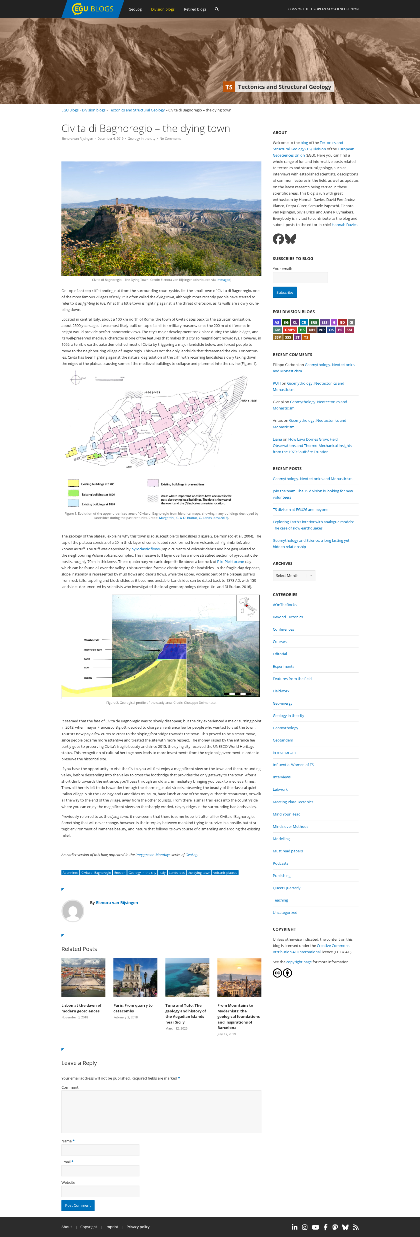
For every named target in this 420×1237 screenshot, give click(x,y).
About (66, 1226)
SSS (288, 337)
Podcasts (280, 863)
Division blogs (163, 9)
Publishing (282, 875)
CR (303, 322)
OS (331, 329)
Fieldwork (281, 691)
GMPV (290, 329)
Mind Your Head (287, 814)
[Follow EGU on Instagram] (304, 1227)
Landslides (177, 872)
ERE (314, 322)
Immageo (223, 279)
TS (306, 337)
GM (278, 329)
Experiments (283, 666)
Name (66, 1141)
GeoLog (135, 9)
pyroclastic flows (145, 548)
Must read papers (288, 851)
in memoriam (284, 752)
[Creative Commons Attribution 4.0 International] (277, 976)
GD (342, 322)
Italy (162, 872)
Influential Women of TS (293, 764)
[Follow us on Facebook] (278, 239)
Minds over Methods (290, 826)
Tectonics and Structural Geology (137, 110)
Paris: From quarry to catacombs (133, 1008)
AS (277, 322)
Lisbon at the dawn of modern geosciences (81, 1008)
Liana (277, 439)
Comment (70, 1087)
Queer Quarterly (287, 887)
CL (295, 322)
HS (302, 329)
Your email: (282, 268)
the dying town (199, 872)
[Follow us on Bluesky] (290, 239)
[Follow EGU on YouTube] (315, 1227)
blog (304, 142)
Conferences (283, 629)
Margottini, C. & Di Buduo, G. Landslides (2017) (193, 517)
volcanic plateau (225, 872)
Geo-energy (283, 703)
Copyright (88, 1226)
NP (322, 329)
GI (351, 322)
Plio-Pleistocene (230, 561)
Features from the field (292, 678)
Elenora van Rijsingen (77, 138)
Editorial (280, 653)
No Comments (170, 138)
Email (66, 1161)
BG (286, 322)
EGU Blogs (70, 110)
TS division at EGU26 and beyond (301, 509)
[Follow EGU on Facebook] (326, 1227)
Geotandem (283, 740)
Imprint (111, 1226)
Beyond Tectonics (288, 617)
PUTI (277, 383)
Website (68, 1182)
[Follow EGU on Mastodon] (335, 1227)
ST (297, 337)
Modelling (281, 838)
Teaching (280, 900)
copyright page (299, 961)
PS (340, 329)
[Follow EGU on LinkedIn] (294, 1227)
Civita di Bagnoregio (96, 872)
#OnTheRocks (285, 604)
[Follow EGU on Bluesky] (345, 1227)
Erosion (119, 872)
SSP (278, 337)
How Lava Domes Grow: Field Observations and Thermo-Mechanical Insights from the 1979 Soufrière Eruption (312, 445)
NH (312, 329)
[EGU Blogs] (92, 16)
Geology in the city (141, 138)
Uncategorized (285, 912)
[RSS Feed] (356, 1227)
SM (349, 329)
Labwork (280, 789)
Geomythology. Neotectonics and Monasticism (313, 478)
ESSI (325, 322)
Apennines (70, 872)
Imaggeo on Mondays (153, 854)
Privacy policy (138, 1226)
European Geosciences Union (334, 9)
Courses (280, 641)
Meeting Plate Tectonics (293, 801)
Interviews (282, 777)
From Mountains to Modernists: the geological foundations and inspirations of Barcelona (238, 1016)
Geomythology (285, 727)
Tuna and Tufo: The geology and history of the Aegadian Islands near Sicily (185, 1014)
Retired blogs (195, 9)
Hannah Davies (344, 224)
